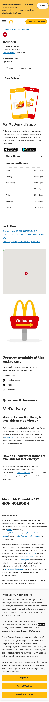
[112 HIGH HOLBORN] (26, 273)
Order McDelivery (36, 22)
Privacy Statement (30, 631)
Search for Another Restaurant (17, 29)
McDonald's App (23, 473)
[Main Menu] (4, 22)
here (8, 7)
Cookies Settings (24, 695)
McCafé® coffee (15, 533)
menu (9, 530)
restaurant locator (28, 557)
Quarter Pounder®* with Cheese (27, 536)
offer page (25, 560)
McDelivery (8, 438)
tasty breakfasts (29, 533)
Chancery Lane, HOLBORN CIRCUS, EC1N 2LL (21, 231)
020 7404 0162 (22, 53)
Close (42, 6)
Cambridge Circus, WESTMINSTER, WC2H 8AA (21, 242)
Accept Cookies (24, 686)
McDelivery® (31, 554)
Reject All (24, 678)
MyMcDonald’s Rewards (14, 569)
